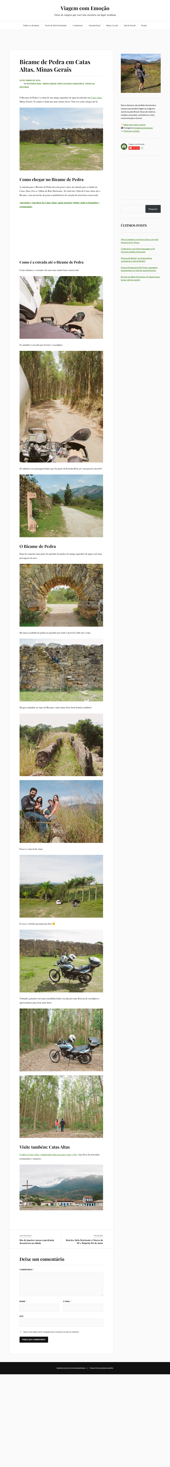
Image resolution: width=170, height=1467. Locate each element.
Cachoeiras (78, 25)
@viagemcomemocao (143, 127)
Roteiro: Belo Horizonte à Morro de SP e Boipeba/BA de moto (84, 1241)
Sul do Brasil (129, 25)
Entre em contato (132, 131)
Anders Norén (106, 1368)
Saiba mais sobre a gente (134, 124)
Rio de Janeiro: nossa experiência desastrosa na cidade (37, 1241)
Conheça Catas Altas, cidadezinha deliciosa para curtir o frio (48, 1154)
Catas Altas (96, 97)
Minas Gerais (112, 25)
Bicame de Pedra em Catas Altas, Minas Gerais (55, 65)
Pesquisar (153, 209)
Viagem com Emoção (85, 8)
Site (22, 1316)
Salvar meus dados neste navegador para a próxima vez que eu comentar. (51, 1332)
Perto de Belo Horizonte (56, 25)
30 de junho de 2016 (30, 80)
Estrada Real (94, 25)
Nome (23, 1301)
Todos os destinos (31, 25)
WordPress (79, 1368)
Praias (144, 25)
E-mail (67, 1301)
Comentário (27, 1270)
